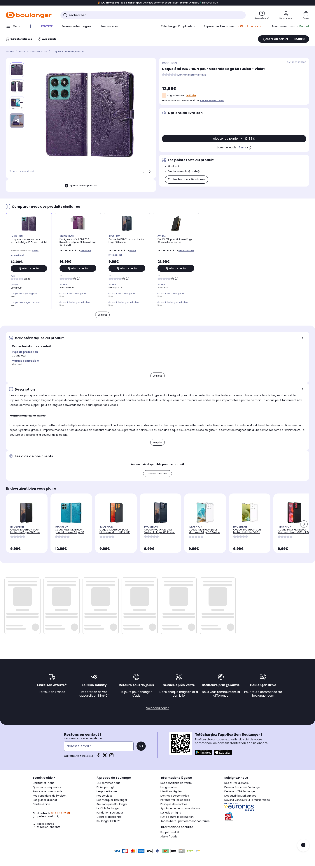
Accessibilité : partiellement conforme (185, 821)
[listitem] (17, 87)
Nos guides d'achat (45, 800)
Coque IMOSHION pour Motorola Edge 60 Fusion (159, 531)
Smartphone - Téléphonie (33, 51)
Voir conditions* (157, 708)
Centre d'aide (41, 804)
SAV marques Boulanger (112, 804)
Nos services (104, 796)
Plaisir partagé (106, 787)
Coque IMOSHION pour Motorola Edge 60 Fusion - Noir (26, 532)
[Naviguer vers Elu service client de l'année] (253, 816)
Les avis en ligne (170, 812)
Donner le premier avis (191, 74)
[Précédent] (143, 171)
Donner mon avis (157, 473)
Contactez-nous (43, 783)
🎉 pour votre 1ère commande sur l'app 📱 (157, 2)
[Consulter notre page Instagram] (111, 756)
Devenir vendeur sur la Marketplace (247, 800)
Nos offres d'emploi (236, 783)
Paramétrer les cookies (175, 800)
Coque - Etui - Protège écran (68, 51)
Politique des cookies (173, 804)
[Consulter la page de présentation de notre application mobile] (203, 752)
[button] (304, 524)
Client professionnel (109, 817)
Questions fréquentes (47, 787)
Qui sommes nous (108, 783)
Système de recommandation (180, 808)
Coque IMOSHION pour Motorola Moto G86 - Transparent (247, 532)
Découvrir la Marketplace (240, 796)
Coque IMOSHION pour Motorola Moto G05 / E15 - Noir (293, 532)
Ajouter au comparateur (83, 185)
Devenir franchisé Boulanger (242, 787)
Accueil (10, 51)
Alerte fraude (168, 836)
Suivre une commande (47, 791)
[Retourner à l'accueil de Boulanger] (29, 15)
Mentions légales (171, 791)
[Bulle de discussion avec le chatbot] (303, 845)
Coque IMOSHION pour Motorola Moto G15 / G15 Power (114, 532)
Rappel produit (169, 832)
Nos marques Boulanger (112, 800)
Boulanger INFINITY (108, 821)
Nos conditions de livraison (49, 796)
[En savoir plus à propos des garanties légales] (249, 147)
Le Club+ (191, 95)
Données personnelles (174, 796)
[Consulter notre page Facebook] (98, 756)
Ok (141, 746)
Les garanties (168, 787)
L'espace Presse (107, 791)
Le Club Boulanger (108, 808)
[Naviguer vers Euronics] (253, 807)
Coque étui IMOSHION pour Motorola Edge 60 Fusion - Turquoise (69, 532)
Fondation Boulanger (110, 812)
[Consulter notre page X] (105, 756)
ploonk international (212, 100)
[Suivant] (149, 171)
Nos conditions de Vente (176, 783)
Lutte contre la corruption (177, 817)
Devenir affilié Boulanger (240, 791)
